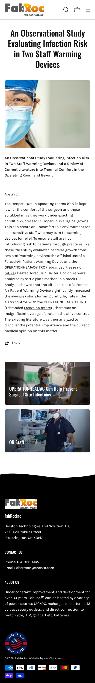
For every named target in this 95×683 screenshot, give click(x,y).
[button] (65, 9)
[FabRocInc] (24, 9)
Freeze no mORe (37, 308)
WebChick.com (53, 658)
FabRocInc (13, 516)
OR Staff (16, 442)
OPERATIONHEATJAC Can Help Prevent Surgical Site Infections (43, 391)
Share (16, 343)
